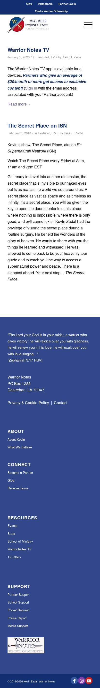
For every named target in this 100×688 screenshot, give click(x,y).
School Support (18, 602)
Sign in (31, 88)
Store (11, 533)
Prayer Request (18, 610)
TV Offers (14, 557)
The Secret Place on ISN (37, 125)
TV (53, 57)
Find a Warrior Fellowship (51, 11)
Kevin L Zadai (72, 57)
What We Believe (20, 447)
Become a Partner (20, 472)
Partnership (45, 4)
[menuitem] (29, 3)
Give (29, 4)
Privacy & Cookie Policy (28, 402)
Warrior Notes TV (28, 49)
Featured (42, 57)
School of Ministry (20, 541)
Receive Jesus (18, 488)
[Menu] (85, 24)
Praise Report (17, 618)
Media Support (18, 625)
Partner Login (67, 4)
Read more (17, 104)
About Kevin (16, 439)
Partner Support (19, 594)
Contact (60, 402)
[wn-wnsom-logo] (41, 24)
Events (12, 525)
